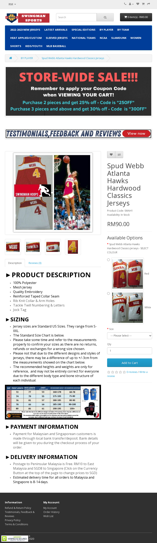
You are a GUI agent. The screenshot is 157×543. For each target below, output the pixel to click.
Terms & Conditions (16, 524)
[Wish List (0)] (137, 4)
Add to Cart (130, 363)
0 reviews (132, 372)
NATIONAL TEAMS (84, 38)
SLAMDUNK (118, 38)
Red (146, 273)
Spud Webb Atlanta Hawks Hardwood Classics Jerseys (73, 58)
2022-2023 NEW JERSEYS (25, 29)
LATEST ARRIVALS (55, 29)
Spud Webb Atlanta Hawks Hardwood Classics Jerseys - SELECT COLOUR (127, 248)
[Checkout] (148, 4)
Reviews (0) (35, 263)
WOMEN (135, 38)
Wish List (48, 516)
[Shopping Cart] (143, 4)
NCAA (103, 38)
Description (15, 263)
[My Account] (131, 4)
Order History (51, 512)
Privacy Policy (12, 520)
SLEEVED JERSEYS (57, 38)
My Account (50, 508)
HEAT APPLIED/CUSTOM (26, 38)
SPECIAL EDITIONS (83, 29)
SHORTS (15, 46)
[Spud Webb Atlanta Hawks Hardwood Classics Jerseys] (53, 193)
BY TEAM (123, 29)
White (147, 307)
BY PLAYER (106, 29)
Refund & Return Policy (18, 508)
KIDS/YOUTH (33, 46)
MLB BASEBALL (56, 46)
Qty (109, 344)
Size (111, 329)
